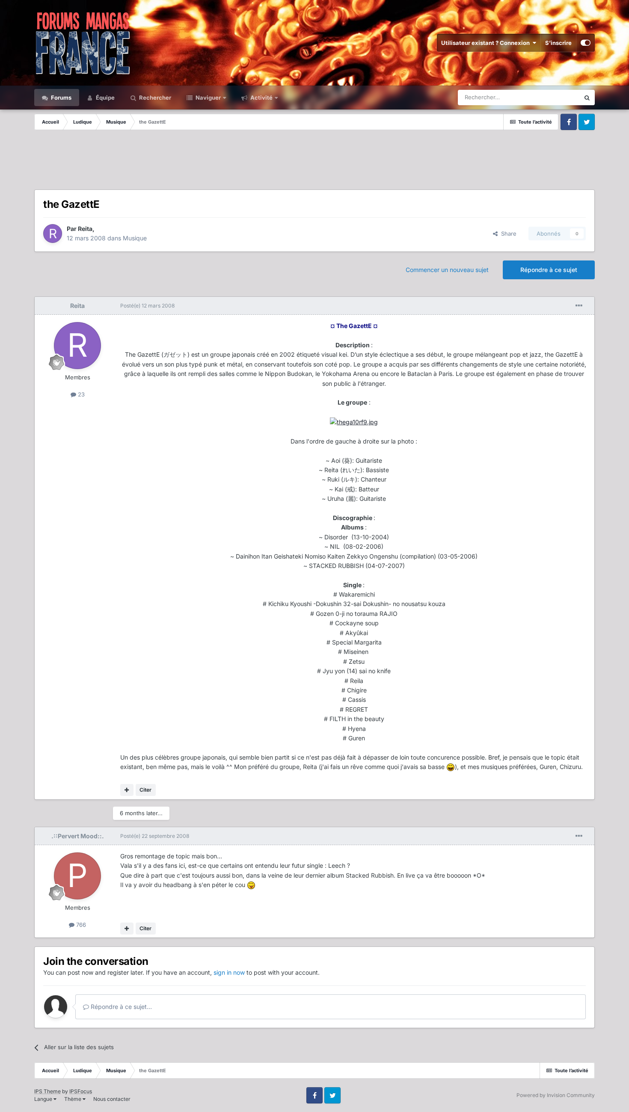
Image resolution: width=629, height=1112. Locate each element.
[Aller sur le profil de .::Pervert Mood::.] (77, 875)
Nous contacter (112, 1099)
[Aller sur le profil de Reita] (52, 233)
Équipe (105, 97)
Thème (73, 1099)
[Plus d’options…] (578, 306)
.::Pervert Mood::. (77, 836)
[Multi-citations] (127, 790)
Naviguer (207, 97)
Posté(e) (147, 305)
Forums (60, 97)
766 (80, 924)
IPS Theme (47, 1091)
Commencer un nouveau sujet (447, 269)
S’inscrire (558, 42)
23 (80, 394)
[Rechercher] (587, 97)
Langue (43, 1099)
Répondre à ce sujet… (120, 1006)
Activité (261, 97)
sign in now (229, 972)
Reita (85, 228)
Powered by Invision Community (555, 1095)
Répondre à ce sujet (548, 269)
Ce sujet (558, 97)
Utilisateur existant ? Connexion (486, 42)
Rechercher (154, 97)
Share (507, 233)
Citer (145, 790)
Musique (135, 238)
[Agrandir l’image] (354, 421)
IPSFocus (80, 1091)
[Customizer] (585, 43)
